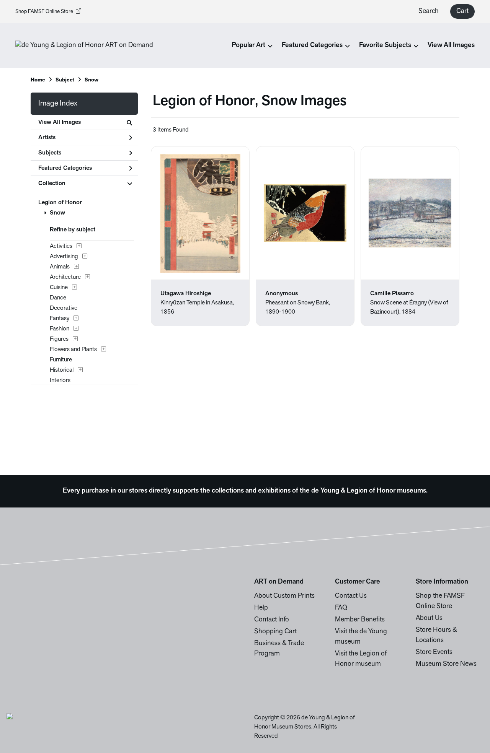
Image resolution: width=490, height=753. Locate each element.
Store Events (434, 652)
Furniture (61, 360)
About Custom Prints (284, 596)
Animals (60, 267)
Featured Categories (65, 168)
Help (261, 608)
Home (38, 80)
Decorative (63, 308)
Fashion (59, 329)
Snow (57, 213)
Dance (58, 298)
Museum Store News (446, 664)
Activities (61, 246)
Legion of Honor (60, 203)
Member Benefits (360, 619)
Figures (59, 339)
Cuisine (59, 288)
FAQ (341, 608)
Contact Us (351, 596)
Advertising (64, 257)
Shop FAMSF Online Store (44, 12)
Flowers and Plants (73, 349)
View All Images (451, 45)
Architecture (65, 277)
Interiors (60, 380)
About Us (429, 618)
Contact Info (271, 619)
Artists (47, 138)
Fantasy (59, 319)
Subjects (49, 153)
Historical (62, 370)
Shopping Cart (275, 631)
